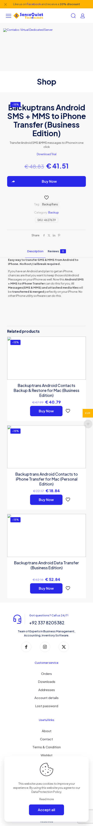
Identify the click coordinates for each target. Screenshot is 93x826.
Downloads (46, 681)
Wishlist (47, 755)
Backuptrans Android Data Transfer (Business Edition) (46, 565)
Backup (53, 212)
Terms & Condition (46, 747)
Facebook (34, 4)
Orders (46, 673)
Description (35, 251)
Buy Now (46, 411)
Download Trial (46, 154)
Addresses (46, 690)
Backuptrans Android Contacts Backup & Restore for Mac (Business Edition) (46, 390)
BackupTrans (50, 204)
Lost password (46, 706)
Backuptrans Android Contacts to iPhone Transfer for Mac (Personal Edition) (46, 479)
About (46, 731)
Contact (46, 739)
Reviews (56, 251)
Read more (46, 799)
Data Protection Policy (46, 792)
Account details (46, 698)
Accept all (46, 809)
